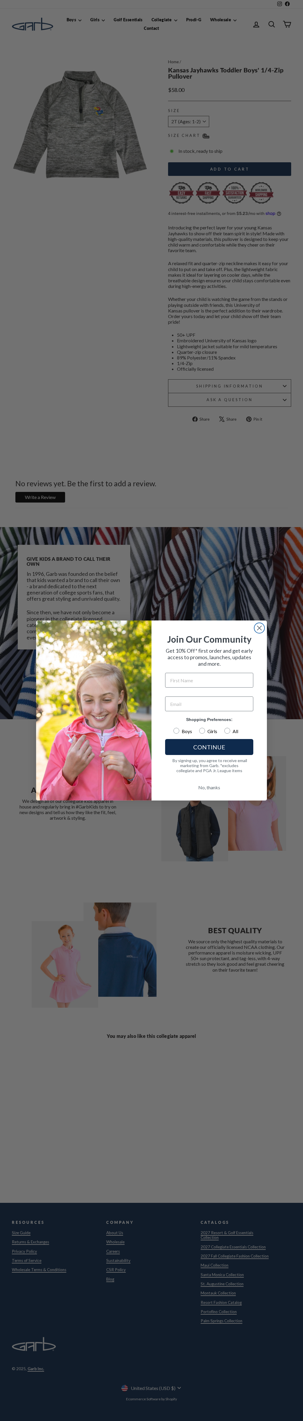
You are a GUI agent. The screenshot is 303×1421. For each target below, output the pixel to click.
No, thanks (209, 787)
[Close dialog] (259, 628)
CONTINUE (209, 747)
